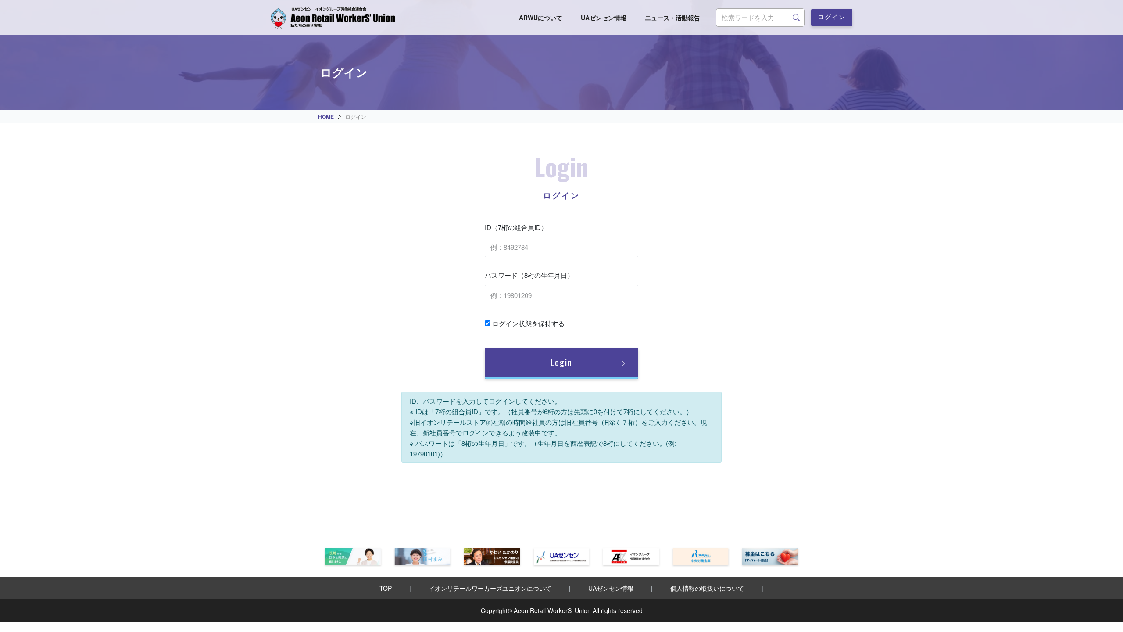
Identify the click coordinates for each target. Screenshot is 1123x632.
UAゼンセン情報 (603, 17)
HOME (326, 117)
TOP (385, 588)
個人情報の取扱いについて (707, 588)
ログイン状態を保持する (527, 323)
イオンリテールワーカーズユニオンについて (490, 588)
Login (561, 362)
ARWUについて (540, 17)
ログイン (832, 16)
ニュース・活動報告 (672, 17)
